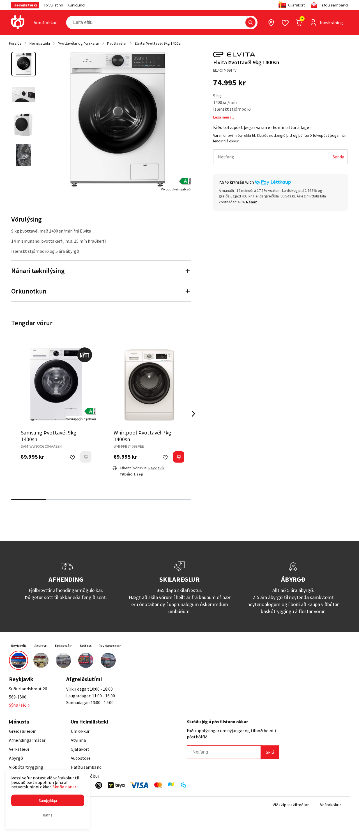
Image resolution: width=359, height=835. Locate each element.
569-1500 (17, 697)
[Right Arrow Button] (193, 414)
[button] (250, 22)
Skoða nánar (64, 787)
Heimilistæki (25, 5)
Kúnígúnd (76, 5)
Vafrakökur (330, 804)
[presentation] (45, 22)
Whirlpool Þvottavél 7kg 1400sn (142, 436)
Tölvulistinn (53, 5)
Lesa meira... (223, 117)
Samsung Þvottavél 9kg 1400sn (49, 436)
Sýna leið (18, 705)
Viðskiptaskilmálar (291, 804)
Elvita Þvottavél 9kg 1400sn (159, 43)
